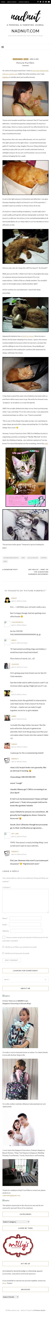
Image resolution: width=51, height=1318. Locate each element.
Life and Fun (17, 59)
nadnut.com (25, 31)
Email (4, 925)
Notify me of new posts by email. (17, 953)
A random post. (10, 569)
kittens (43, 557)
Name (5, 918)
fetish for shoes (28, 336)
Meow (26, 59)
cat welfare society (11, 557)
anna (13, 716)
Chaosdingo (17, 622)
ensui (13, 640)
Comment (6, 887)
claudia (15, 664)
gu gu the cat (33, 557)
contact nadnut (24, 2)
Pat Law (15, 834)
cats (23, 557)
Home (3, 2)
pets (5, 561)
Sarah (14, 744)
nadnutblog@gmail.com (11, 1195)
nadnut (15, 759)
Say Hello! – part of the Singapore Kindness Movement (38, 572)
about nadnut (11, 2)
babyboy (5, 77)
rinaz (14, 598)
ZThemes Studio (39, 1310)
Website (5, 931)
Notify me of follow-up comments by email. (21, 947)
